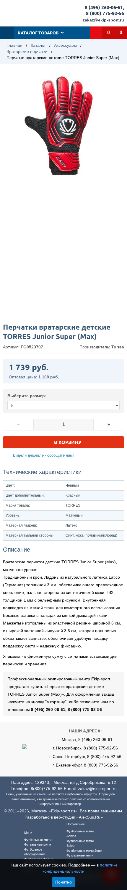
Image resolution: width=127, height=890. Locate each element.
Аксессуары (65, 45)
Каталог (38, 45)
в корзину (67, 442)
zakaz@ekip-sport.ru (103, 20)
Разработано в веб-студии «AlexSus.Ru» (64, 817)
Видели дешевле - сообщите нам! (43, 455)
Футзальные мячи (37, 844)
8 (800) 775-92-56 (105, 13)
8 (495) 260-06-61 (104, 7)
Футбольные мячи (37, 839)
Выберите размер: (26, 395)
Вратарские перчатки (27, 51)
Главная (14, 45)
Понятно (63, 882)
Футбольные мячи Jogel (84, 850)
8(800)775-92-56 (47, 788)
